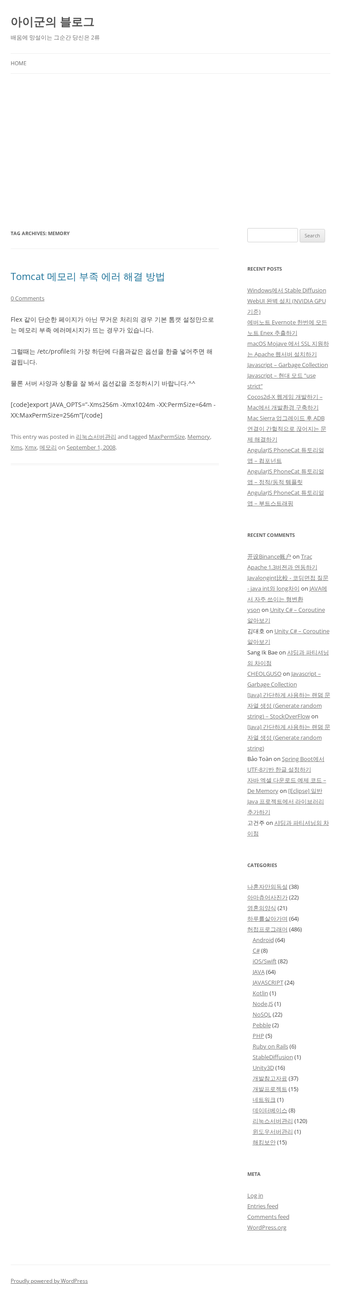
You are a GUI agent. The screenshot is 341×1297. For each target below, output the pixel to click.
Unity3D (263, 1068)
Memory (198, 437)
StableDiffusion (273, 1057)
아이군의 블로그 (53, 21)
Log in (255, 1195)
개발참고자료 (270, 1078)
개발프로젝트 (270, 1089)
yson (253, 610)
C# (256, 950)
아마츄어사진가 (267, 897)
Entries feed (262, 1206)
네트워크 (264, 1100)
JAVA (259, 972)
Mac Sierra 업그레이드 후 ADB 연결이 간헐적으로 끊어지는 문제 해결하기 (286, 428)
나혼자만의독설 (267, 887)
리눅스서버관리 (96, 437)
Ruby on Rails (270, 1046)
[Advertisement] (170, 151)
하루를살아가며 (267, 918)
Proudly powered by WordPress (49, 1281)
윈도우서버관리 (273, 1131)
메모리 (48, 447)
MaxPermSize (167, 437)
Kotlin (260, 993)
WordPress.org (266, 1227)
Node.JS (263, 1004)
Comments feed (268, 1217)
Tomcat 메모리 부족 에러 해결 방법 (88, 276)
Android (263, 940)
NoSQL (262, 1014)
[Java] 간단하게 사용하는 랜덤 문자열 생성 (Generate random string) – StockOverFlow (288, 705)
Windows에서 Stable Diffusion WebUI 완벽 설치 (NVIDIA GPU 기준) (286, 300)
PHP (258, 1036)
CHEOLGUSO (264, 674)
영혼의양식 (261, 908)
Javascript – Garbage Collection (287, 365)
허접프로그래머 (267, 929)
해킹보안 (264, 1142)
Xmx (31, 447)
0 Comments (27, 298)
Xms (16, 447)
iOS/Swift (265, 961)
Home (19, 63)
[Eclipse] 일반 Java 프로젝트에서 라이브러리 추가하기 (285, 801)
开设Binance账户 (269, 556)
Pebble (262, 1025)
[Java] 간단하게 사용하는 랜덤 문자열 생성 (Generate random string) (288, 737)
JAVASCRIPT (268, 982)
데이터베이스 (270, 1110)
